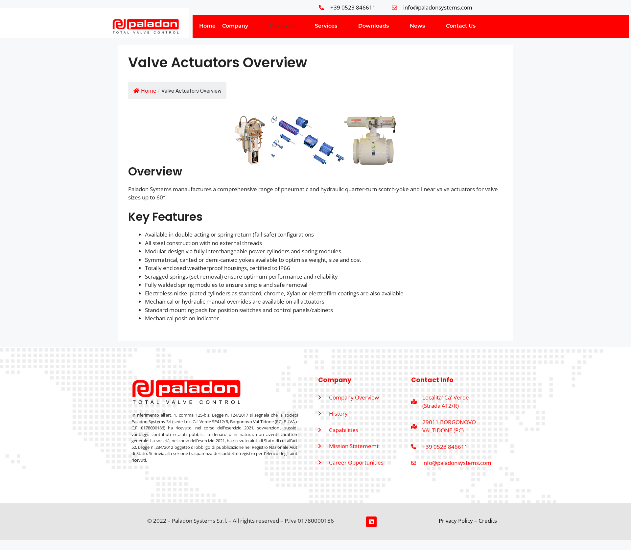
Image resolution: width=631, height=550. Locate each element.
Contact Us (461, 26)
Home (207, 26)
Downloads (373, 26)
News (417, 26)
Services (326, 26)
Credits (488, 520)
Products (281, 26)
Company (235, 26)
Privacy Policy (456, 520)
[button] (242, 26)
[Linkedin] (371, 521)
